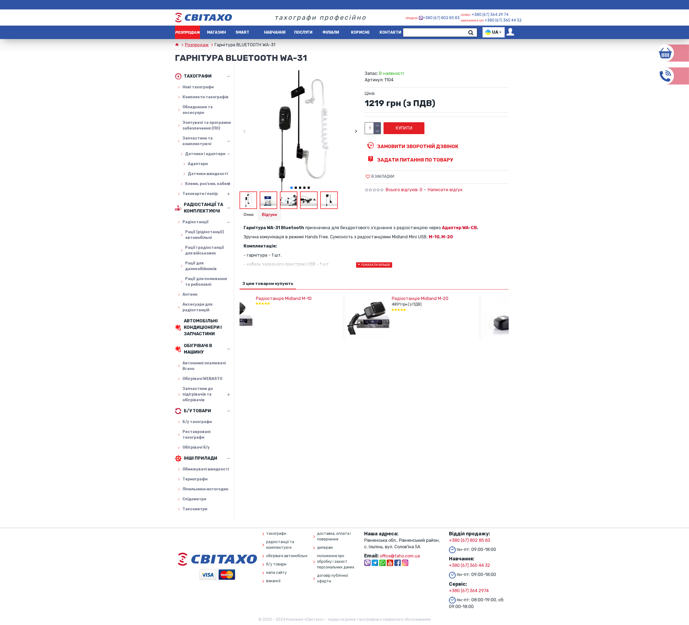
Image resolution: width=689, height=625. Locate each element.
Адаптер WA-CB (459, 227)
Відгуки (269, 214)
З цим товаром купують (267, 283)
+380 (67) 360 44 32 (503, 20)
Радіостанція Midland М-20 (314, 298)
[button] (244, 131)
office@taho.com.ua (400, 555)
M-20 (447, 236)
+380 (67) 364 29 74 (490, 14)
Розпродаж (197, 44)
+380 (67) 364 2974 (469, 590)
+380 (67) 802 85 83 (441, 18)
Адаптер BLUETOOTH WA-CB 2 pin (457, 298)
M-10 (434, 236)
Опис (249, 214)
